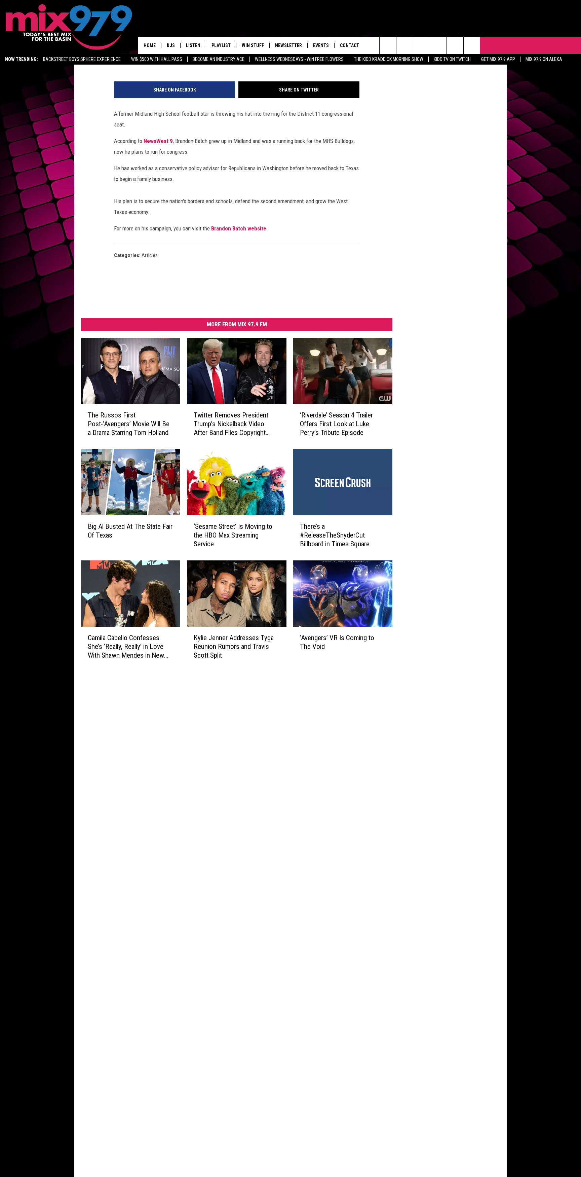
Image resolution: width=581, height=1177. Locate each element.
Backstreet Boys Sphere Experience (82, 59)
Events (321, 45)
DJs (171, 45)
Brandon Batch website (238, 228)
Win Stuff (253, 45)
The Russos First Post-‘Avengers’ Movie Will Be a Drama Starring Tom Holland (128, 424)
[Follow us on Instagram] (438, 45)
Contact (349, 45)
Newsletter (288, 45)
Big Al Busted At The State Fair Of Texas (130, 530)
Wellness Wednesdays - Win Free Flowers (299, 59)
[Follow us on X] (472, 45)
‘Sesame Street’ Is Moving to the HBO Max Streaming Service (233, 535)
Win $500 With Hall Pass (156, 59)
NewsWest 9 (158, 141)
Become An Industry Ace (218, 59)
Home (150, 45)
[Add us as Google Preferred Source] (404, 45)
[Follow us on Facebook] (421, 45)
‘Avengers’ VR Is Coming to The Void (337, 642)
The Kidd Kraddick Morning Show (388, 59)
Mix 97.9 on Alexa (544, 59)
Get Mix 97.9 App (498, 59)
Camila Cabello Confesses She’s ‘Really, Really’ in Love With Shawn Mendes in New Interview (126, 647)
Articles (150, 255)
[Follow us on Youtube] (455, 45)
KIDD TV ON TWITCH (452, 59)
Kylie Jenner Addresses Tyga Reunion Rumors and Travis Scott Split (234, 646)
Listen (193, 45)
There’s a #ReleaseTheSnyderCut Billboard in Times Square (335, 535)
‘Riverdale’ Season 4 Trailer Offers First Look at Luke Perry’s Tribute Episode (336, 424)
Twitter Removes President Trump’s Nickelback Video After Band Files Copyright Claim (231, 424)
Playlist (221, 45)
